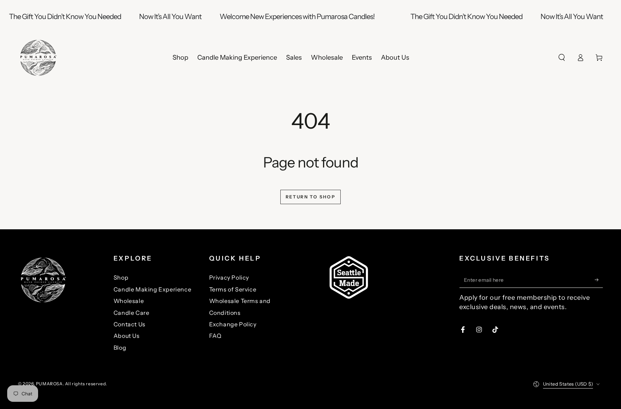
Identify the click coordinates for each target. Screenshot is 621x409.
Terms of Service (233, 289)
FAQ (215, 335)
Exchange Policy (233, 324)
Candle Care (132, 312)
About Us (127, 335)
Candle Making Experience (152, 289)
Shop (121, 277)
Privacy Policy (229, 277)
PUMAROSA (49, 383)
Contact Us (130, 324)
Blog (120, 347)
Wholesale (129, 300)
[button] (561, 57)
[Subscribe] (599, 280)
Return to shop (311, 196)
